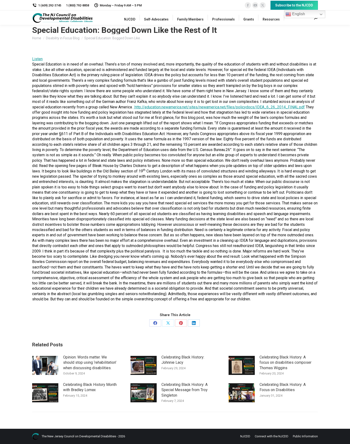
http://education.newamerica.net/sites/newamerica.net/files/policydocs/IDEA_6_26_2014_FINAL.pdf (220, 107)
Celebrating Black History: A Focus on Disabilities (283, 387)
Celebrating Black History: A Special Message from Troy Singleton (184, 390)
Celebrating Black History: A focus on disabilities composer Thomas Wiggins (285, 362)
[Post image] (45, 365)
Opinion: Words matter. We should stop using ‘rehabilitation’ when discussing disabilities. (89, 362)
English (298, 14)
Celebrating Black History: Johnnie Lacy (182, 360)
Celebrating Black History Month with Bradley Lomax (90, 387)
